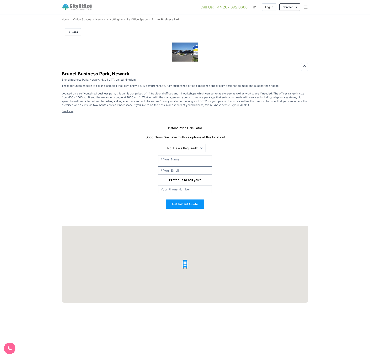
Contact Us (290, 7)
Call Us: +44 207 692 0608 (224, 7)
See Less (67, 111)
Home (65, 19)
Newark (100, 19)
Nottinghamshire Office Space (128, 19)
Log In (269, 7)
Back (75, 31)
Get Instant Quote (185, 204)
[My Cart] (254, 6)
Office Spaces (82, 19)
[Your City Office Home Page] (77, 7)
